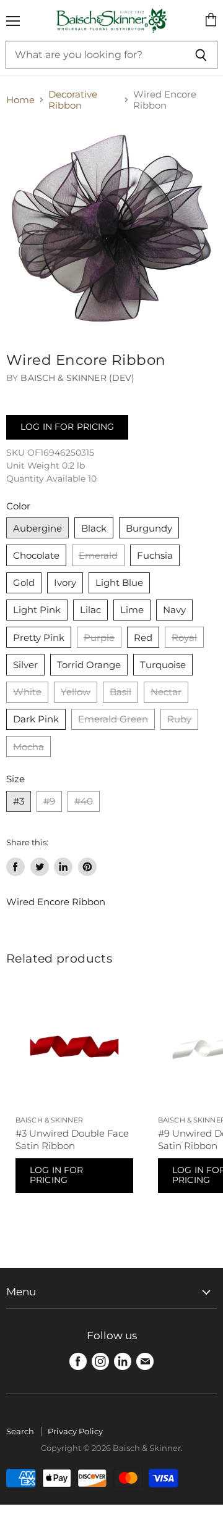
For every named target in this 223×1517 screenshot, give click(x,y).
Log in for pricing (67, 427)
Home (20, 99)
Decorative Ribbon (72, 100)
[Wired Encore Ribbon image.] (111, 228)
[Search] (201, 55)
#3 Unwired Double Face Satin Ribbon (72, 1139)
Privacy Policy (75, 1431)
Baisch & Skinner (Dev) (77, 377)
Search (20, 1431)
